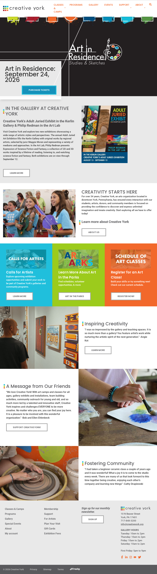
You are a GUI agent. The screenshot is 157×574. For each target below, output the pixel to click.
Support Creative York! (27, 427)
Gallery (93, 4)
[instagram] (130, 557)
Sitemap (47, 569)
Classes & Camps (58, 8)
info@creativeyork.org (132, 524)
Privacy (33, 569)
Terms (60, 569)
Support (124, 4)
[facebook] (122, 557)
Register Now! (126, 296)
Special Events (13, 523)
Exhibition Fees (52, 533)
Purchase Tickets (39, 90)
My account (11, 533)
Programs (76, 4)
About (139, 4)
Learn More (16, 173)
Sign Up (92, 519)
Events (108, 4)
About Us (93, 232)
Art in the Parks (74, 296)
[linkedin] (126, 557)
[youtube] (135, 557)
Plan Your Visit (52, 523)
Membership (51, 509)
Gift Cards (49, 528)
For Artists (50, 518)
